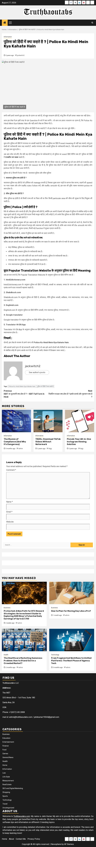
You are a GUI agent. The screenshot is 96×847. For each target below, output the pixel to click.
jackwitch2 (20, 55)
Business (7, 608)
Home (4, 765)
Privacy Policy (34, 839)
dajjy (50, 448)
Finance (5, 746)
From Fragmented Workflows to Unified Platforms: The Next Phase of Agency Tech (71, 660)
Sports (5, 796)
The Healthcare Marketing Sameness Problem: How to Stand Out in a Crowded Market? (23, 660)
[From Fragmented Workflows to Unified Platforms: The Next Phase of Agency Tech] (71, 640)
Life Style (6, 777)
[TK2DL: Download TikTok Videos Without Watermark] (48, 421)
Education (6, 738)
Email (9, 512)
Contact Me (21, 839)
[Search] (92, 22)
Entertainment (8, 742)
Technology (55, 655)
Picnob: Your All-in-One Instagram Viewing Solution (79, 441)
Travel (4, 804)
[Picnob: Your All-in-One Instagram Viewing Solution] (79, 421)
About (11, 839)
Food (4, 750)
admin (20, 448)
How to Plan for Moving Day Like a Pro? (71, 611)
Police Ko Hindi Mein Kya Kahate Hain (22, 386)
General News (7, 757)
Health (6, 655)
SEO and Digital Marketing (12, 788)
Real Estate (7, 784)
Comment (11, 470)
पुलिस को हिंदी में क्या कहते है (45, 386)
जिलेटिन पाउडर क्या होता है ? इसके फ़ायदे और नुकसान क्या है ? (70, 394)
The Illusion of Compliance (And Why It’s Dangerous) (15, 441)
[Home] (4, 23)
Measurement (8, 781)
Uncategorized (8, 808)
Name (9, 502)
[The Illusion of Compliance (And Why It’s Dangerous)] (16, 421)
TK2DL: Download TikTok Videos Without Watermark (48, 441)
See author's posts (37, 372)
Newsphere (56, 844)
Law (4, 773)
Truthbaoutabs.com (22, 816)
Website (10, 522)
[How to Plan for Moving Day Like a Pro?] (71, 593)
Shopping (6, 792)
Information (8, 37)
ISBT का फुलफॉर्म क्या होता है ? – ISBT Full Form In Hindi (24, 394)
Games (5, 754)
